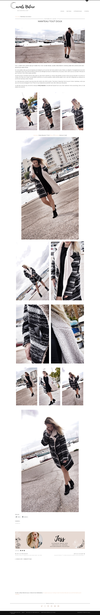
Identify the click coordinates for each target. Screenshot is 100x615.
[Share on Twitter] (22, 550)
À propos (86, 11)
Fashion (54, 18)
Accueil (62, 11)
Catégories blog (78, 11)
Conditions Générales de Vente (48, 612)
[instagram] (45, 606)
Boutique (69, 11)
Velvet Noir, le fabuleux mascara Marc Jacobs (28, 554)
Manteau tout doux (50, 21)
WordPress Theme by (83, 612)
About (23, 612)
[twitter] (42, 606)
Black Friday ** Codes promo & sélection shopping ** (69, 554)
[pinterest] (51, 606)
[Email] (58, 606)
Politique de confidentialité (32, 612)
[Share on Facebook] (21, 550)
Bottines (57, 135)
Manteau (35, 135)
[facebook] (48, 606)
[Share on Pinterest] (24, 550)
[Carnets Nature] (23, 5)
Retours (13, 613)
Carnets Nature (16, 612)
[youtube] (55, 606)
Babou (51, 135)
